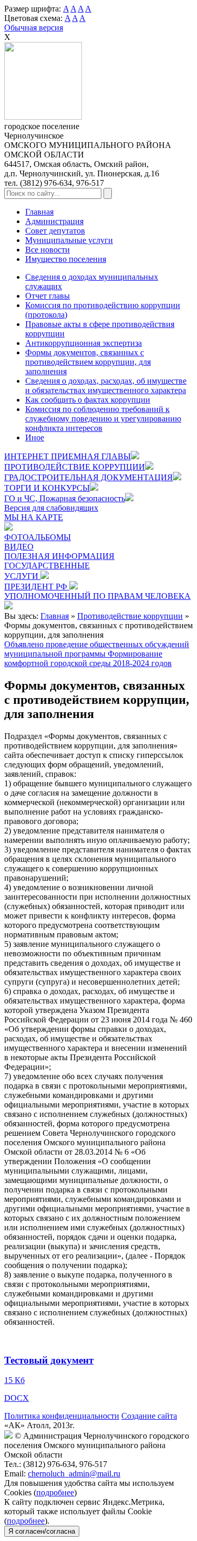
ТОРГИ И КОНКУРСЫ (47, 487)
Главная (39, 211)
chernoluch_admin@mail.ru (74, 1473)
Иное (34, 437)
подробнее (55, 1492)
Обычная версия (33, 27)
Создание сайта (149, 1415)
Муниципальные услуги (69, 240)
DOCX (16, 1398)
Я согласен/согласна (41, 1531)
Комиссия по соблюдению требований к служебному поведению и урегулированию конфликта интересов (103, 418)
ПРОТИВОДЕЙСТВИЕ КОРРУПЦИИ (74, 466)
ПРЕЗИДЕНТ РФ (36, 586)
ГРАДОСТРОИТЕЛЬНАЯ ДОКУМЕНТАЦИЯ (88, 477)
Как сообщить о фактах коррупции (87, 399)
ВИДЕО (19, 546)
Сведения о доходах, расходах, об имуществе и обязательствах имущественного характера (105, 385)
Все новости (47, 249)
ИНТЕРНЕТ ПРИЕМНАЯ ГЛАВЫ (67, 456)
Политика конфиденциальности (61, 1415)
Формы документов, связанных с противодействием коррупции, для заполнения (88, 362)
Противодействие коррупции (130, 615)
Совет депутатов (55, 230)
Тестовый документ (49, 1360)
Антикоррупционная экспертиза (83, 343)
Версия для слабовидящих (51, 507)
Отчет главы (47, 295)
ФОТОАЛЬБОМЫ (37, 537)
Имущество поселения (65, 259)
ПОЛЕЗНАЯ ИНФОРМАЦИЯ (59, 556)
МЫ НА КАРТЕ (33, 517)
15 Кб (14, 1380)
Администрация (54, 221)
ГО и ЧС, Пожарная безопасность (64, 498)
